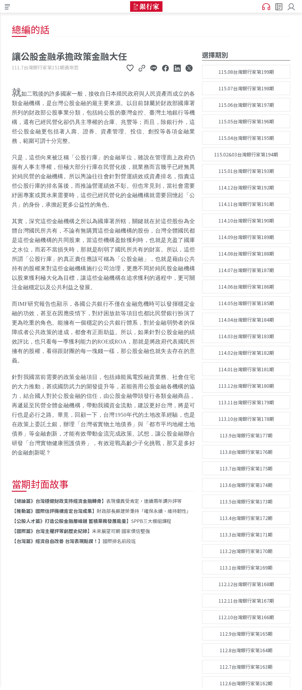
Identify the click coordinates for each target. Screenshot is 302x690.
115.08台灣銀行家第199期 (246, 71)
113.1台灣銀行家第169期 (246, 567)
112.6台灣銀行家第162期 (246, 683)
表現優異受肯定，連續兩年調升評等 (99, 500)
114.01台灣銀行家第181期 (246, 369)
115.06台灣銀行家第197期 (246, 104)
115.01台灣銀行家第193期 (246, 170)
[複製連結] (142, 68)
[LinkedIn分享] (177, 68)
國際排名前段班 (76, 541)
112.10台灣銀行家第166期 (246, 617)
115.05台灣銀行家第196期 (246, 121)
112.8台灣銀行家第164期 (246, 650)
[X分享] (189, 68)
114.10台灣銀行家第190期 (246, 220)
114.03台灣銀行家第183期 (246, 336)
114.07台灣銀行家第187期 (246, 270)
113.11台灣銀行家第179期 (246, 402)
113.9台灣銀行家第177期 (246, 435)
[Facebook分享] (165, 68)
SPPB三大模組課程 (94, 520)
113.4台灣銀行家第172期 (246, 517)
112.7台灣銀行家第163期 (246, 666)
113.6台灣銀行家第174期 (246, 484)
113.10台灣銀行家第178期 (246, 418)
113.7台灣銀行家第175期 (246, 468)
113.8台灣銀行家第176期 (246, 451)
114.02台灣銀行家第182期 (246, 352)
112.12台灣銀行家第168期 (246, 584)
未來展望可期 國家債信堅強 (83, 530)
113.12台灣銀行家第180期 (246, 385)
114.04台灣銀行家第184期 (246, 319)
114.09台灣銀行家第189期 (246, 237)
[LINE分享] (154, 68)
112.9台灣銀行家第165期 (246, 633)
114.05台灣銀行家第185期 (246, 303)
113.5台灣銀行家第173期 (246, 501)
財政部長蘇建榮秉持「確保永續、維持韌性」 (104, 510)
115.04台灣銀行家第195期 (246, 137)
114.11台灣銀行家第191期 (246, 203)
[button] (292, 6)
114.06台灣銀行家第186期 (246, 286)
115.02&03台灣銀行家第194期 (246, 154)
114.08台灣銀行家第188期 (246, 253)
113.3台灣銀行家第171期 (246, 534)
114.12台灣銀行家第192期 (246, 187)
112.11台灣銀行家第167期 (246, 600)
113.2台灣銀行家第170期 (246, 551)
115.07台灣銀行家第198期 (246, 88)
